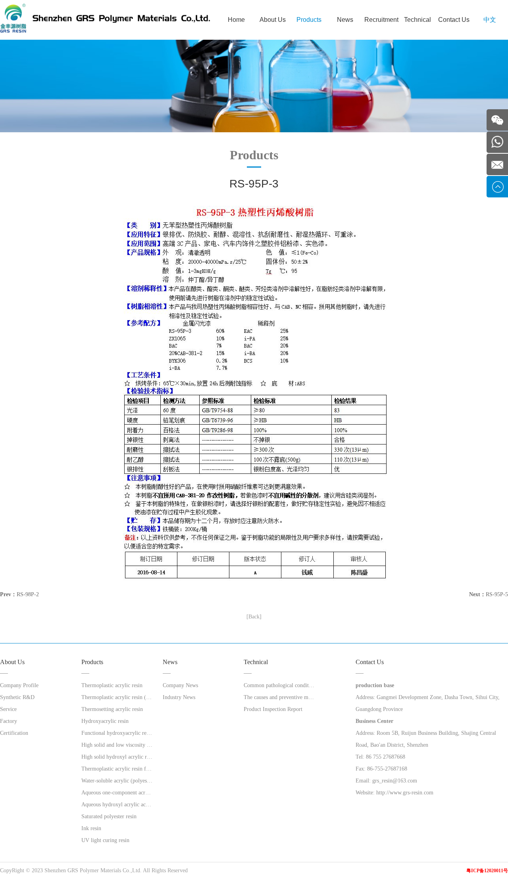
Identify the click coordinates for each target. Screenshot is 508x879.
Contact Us (454, 19)
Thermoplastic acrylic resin (111, 685)
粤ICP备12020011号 (487, 870)
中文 (489, 19)
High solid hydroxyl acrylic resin (116, 757)
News (345, 19)
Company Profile (19, 685)
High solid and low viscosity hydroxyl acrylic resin (116, 745)
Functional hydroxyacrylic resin (116, 733)
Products (308, 19)
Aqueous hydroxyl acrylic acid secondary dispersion (116, 805)
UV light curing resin (105, 840)
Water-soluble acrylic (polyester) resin (116, 781)
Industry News (179, 697)
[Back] (254, 617)
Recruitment (381, 19)
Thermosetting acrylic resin (112, 709)
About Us (273, 19)
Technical (417, 19)
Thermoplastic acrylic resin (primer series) (116, 697)
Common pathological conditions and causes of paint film (279, 685)
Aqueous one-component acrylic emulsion (116, 793)
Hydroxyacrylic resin (105, 721)
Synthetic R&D (17, 697)
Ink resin (91, 828)
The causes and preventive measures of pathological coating (279, 697)
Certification (14, 733)
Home (236, 19)
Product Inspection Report (273, 709)
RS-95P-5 (497, 594)
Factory (8, 721)
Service (8, 709)
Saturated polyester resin (109, 816)
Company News (180, 685)
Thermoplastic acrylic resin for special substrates (116, 769)
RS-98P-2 (28, 594)
